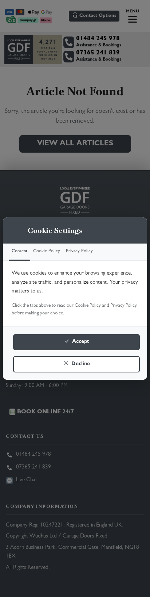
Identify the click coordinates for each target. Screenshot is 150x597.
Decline (80, 364)
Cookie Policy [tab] (46, 251)
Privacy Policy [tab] (79, 251)
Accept (80, 342)
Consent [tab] (19, 251)
